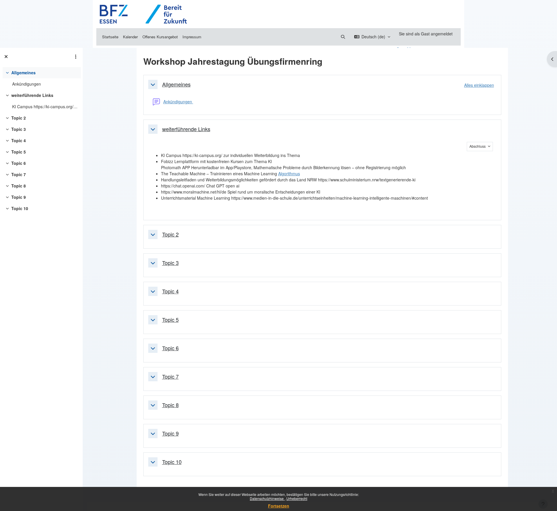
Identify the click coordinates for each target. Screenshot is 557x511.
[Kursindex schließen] (6, 56)
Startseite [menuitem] (110, 36)
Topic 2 (18, 118)
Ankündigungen (26, 84)
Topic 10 (19, 208)
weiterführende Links (32, 95)
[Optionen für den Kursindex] (75, 56)
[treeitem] (41, 78)
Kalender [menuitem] (130, 36)
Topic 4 (18, 140)
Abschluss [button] (478, 146)
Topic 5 (18, 152)
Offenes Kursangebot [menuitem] (160, 36)
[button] (343, 36)
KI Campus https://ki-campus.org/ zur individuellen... (45, 106)
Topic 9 (18, 197)
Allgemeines (23, 72)
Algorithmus (289, 173)
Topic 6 (18, 163)
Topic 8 (18, 186)
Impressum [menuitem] (191, 36)
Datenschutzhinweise (267, 498)
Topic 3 (18, 129)
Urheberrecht (296, 498)
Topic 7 (18, 174)
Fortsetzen (278, 506)
